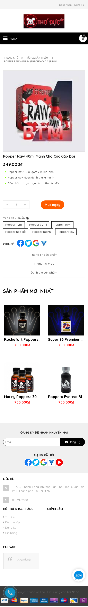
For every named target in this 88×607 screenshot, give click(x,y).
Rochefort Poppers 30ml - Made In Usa (38, 339)
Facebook (24, 560)
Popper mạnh (41, 232)
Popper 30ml (38, 224)
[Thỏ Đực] (44, 21)
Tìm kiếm (11, 517)
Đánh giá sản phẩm (44, 272)
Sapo (75, 592)
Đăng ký (79, 4)
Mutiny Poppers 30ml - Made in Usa (34, 396)
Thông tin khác (44, 263)
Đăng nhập (65, 4)
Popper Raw (66, 232)
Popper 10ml (14, 224)
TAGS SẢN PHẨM (14, 218)
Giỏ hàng (11, 533)
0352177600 (20, 500)
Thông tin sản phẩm (43, 254)
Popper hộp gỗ (15, 232)
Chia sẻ (8, 244)
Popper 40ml (62, 224)
